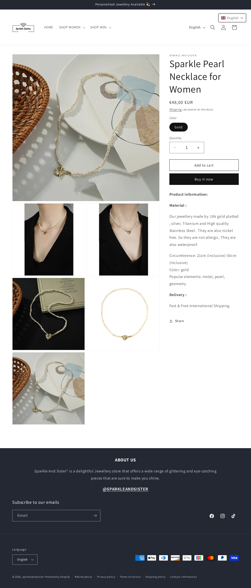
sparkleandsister (33, 576)
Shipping (175, 109)
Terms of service (130, 576)
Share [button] (179, 321)
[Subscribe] (94, 515)
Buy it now (204, 179)
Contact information (183, 576)
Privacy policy (106, 576)
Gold (179, 127)
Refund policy (83, 576)
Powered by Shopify (57, 576)
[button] (71, 27)
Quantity (175, 138)
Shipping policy (155, 576)
